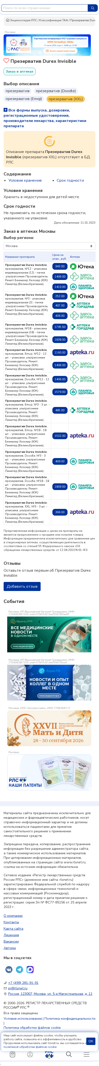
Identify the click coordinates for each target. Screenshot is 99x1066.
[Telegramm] (19, 969)
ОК (90, 1041)
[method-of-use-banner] (47, 44)
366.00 (59, 512)
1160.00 (60, 352)
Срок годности (70, 180)
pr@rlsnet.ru (17, 988)
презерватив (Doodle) (56, 91)
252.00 (59, 296)
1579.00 (60, 392)
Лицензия (11, 935)
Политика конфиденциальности (69, 1018)
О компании (13, 915)
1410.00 (60, 287)
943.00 (59, 266)
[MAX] (30, 969)
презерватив (18, 91)
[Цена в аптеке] (82, 266)
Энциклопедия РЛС (23, 20)
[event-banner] (49, 728)
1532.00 (60, 436)
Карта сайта (13, 928)
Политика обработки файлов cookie (32, 1027)
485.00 (59, 410)
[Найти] (93, 8)
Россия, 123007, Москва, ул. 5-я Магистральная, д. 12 (50, 994)
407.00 (59, 305)
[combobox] (44, 8)
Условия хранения (25, 180)
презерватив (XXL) (66, 99)
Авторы (10, 948)
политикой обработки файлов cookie (30, 1047)
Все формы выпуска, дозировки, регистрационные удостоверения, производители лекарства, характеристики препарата (45, 118)
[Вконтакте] (9, 969)
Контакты (11, 922)
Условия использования (23, 1018)
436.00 (59, 316)
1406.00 (60, 277)
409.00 (59, 461)
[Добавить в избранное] (6, 61)
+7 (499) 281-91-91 (23, 983)
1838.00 (60, 340)
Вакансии (11, 941)
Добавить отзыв (22, 586)
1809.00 (60, 487)
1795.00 (60, 327)
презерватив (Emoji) (24, 98)
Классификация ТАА (53, 20)
